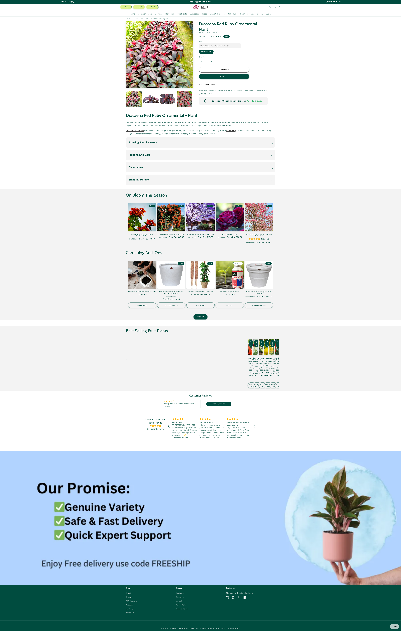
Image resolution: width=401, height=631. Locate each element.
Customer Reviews (155, 429)
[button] (270, 6)
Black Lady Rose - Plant (229, 234)
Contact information (233, 628)
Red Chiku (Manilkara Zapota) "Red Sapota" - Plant (252, 361)
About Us (129, 605)
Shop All (129, 597)
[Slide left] (126, 359)
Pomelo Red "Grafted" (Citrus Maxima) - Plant (278, 361)
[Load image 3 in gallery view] (167, 99)
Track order (180, 593)
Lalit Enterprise (171, 628)
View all (200, 317)
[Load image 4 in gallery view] (184, 99)
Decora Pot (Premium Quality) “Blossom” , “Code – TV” (259, 292)
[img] (155, 425)
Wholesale (130, 613)
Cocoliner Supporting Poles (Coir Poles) (200, 291)
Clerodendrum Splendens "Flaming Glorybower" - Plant (142, 235)
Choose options (171, 305)
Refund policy (183, 628)
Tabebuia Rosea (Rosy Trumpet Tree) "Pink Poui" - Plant (259, 235)
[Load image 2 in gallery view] (151, 99)
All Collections (131, 601)
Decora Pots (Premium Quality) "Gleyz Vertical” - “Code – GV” (171, 292)
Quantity (202, 57)
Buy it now (224, 76)
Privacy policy (194, 628)
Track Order (152, 7)
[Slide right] (275, 359)
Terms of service (207, 628)
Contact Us (138, 7)
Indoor (135, 19)
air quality (230, 131)
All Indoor (144, 19)
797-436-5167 (255, 101)
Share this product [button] (208, 84)
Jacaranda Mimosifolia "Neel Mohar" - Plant (200, 234)
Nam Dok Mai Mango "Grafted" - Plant (273, 360)
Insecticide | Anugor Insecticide (229, 291)
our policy (179, 601)
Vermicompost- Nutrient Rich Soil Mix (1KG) (142, 291)
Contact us (180, 597)
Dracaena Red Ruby (135, 131)
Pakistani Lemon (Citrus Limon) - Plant (268, 361)
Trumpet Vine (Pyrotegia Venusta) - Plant (171, 234)
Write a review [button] (219, 404)
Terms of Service (182, 609)
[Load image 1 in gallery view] (134, 99)
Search (128, 593)
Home (128, 19)
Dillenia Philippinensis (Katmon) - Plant (257, 360)
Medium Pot (206, 52)
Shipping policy (220, 628)
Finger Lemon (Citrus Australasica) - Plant (262, 361)
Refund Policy (181, 605)
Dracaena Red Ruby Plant (160, 19)
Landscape (126, 7)
